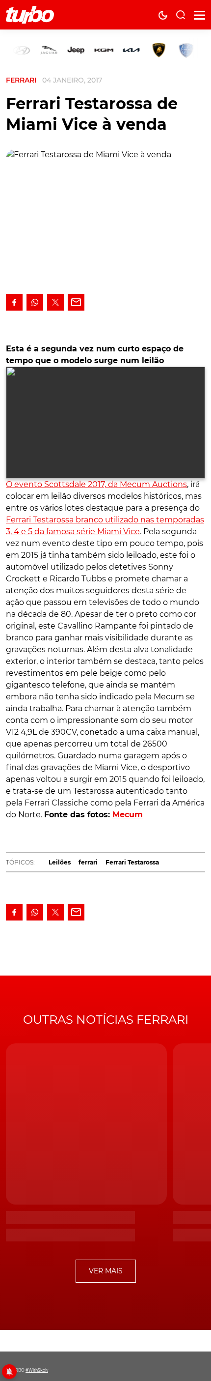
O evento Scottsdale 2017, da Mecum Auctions (96, 484)
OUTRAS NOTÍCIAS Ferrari (105, 1019)
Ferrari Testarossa (132, 862)
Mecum (127, 814)
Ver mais (106, 1270)
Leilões (60, 862)
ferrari (88, 862)
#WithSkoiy (37, 1370)
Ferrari (21, 80)
